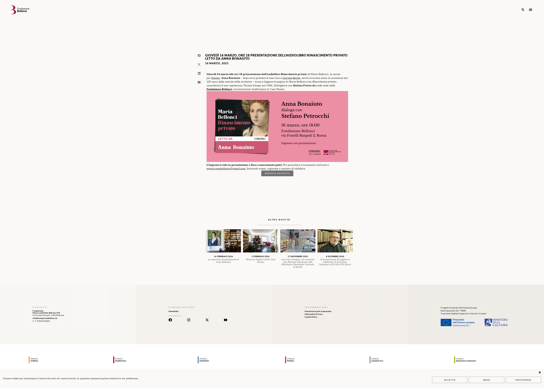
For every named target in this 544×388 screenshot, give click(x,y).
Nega (486, 380)
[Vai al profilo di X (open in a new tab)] (207, 320)
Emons (215, 78)
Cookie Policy (311, 317)
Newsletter (174, 311)
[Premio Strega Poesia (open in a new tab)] (326, 360)
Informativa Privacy (314, 314)
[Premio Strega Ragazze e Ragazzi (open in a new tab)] (495, 360)
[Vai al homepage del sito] (20, 9)
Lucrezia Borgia (291, 78)
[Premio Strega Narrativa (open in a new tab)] (154, 360)
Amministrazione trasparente (318, 311)
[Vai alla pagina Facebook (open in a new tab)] (170, 320)
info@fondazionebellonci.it (45, 318)
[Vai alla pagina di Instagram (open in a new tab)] (188, 320)
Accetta (449, 380)
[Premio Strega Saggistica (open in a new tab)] (411, 360)
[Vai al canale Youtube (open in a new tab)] (225, 320)
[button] (539, 372)
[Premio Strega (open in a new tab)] (70, 360)
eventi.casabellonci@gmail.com (226, 168)
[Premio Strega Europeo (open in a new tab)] (239, 360)
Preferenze (524, 380)
